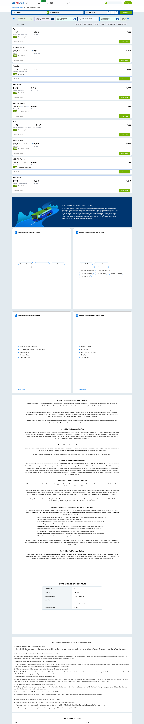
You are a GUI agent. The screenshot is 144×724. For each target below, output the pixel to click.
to (19, 723)
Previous (13, 19)
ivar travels (84, 349)
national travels (86, 347)
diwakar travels (25, 355)
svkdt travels (24, 352)
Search (125, 12)
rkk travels (84, 355)
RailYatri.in (19, 666)
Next (127, 19)
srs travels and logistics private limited (32, 349)
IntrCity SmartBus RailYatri (28, 347)
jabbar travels (25, 358)
